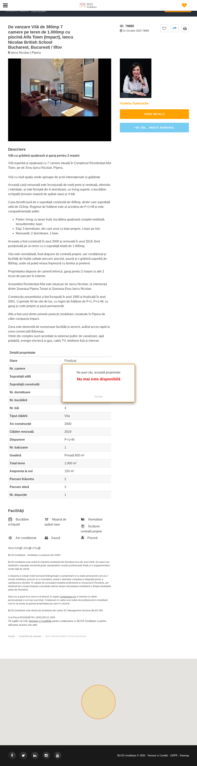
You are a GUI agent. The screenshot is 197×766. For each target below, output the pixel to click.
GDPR (173, 755)
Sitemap (184, 755)
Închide (98, 396)
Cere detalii (154, 114)
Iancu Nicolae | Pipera (25, 52)
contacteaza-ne (68, 596)
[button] (175, 28)
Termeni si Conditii (157, 755)
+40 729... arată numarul (154, 127)
